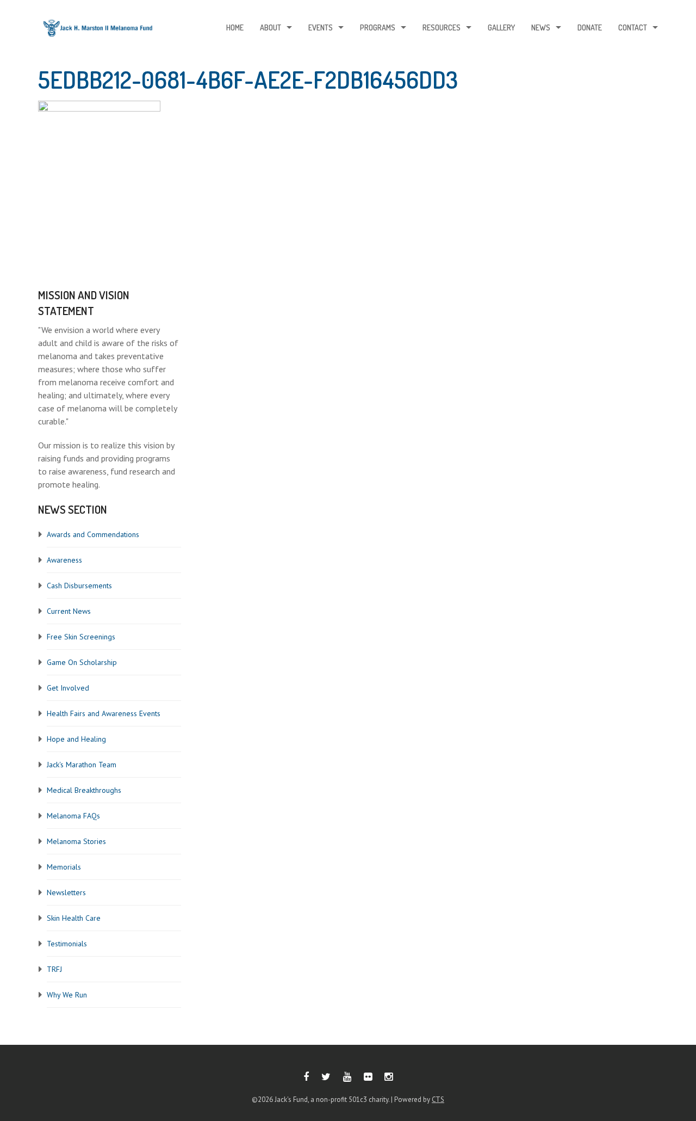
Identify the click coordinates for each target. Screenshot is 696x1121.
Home (235, 27)
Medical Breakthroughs (84, 790)
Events (320, 27)
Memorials (64, 867)
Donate (589, 27)
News (540, 27)
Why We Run (67, 995)
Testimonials (67, 943)
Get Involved (68, 688)
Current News (69, 611)
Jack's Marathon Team (81, 764)
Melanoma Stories (76, 841)
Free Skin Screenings (81, 637)
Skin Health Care (74, 918)
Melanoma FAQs (73, 816)
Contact (632, 27)
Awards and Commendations (93, 534)
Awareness (64, 560)
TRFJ (54, 969)
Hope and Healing (76, 739)
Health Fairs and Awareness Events (103, 713)
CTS (438, 1099)
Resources (441, 27)
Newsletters (66, 892)
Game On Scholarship (82, 662)
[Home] (98, 30)
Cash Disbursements (79, 585)
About (270, 27)
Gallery (501, 27)
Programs (377, 27)
